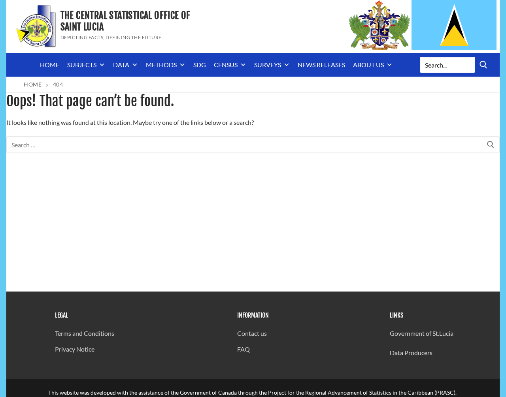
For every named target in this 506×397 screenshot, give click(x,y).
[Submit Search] (483, 64)
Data (121, 64)
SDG (199, 64)
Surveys (267, 64)
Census (226, 64)
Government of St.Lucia (421, 333)
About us (368, 64)
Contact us (252, 333)
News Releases (321, 64)
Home (49, 64)
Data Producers (411, 352)
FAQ (243, 349)
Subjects (81, 64)
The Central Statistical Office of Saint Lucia (125, 21)
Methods (161, 64)
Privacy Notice (74, 349)
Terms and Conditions (84, 333)
